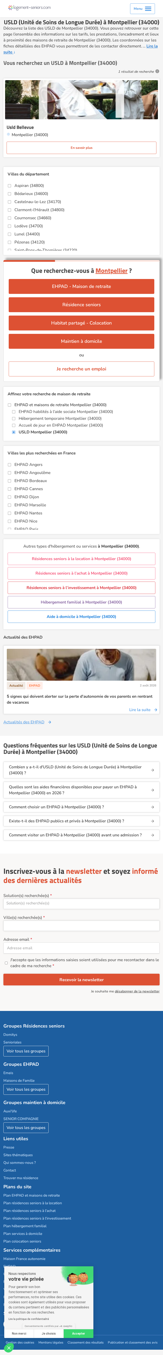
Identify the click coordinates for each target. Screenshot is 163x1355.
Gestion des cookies (20, 1342)
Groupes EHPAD (21, 1064)
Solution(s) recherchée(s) (26, 895)
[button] (9, 1348)
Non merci (19, 1333)
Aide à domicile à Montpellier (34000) (81, 616)
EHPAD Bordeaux (30, 481)
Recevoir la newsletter (81, 980)
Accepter (78, 1333)
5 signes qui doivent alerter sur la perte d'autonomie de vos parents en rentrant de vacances (79, 699)
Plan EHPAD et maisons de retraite (31, 1195)
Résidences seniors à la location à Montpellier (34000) (81, 559)
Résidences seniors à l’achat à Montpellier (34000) (81, 573)
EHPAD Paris (26, 529)
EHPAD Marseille (30, 505)
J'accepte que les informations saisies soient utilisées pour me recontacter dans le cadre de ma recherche (84, 963)
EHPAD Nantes (28, 513)
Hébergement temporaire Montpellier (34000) (60, 418)
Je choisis (49, 1333)
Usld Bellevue (20, 127)
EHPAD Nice (25, 521)
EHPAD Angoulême (32, 472)
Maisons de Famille (19, 1080)
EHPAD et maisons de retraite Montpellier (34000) (60, 405)
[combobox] (81, 904)
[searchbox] (81, 903)
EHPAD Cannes (28, 489)
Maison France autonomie (24, 1258)
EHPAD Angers (28, 464)
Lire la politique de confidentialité (28, 1319)
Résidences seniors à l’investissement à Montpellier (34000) (82, 588)
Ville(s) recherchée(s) (22, 917)
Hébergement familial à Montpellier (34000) (81, 602)
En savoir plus (82, 147)
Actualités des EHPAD (23, 722)
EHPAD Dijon (26, 497)
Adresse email (16, 939)
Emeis (8, 1072)
